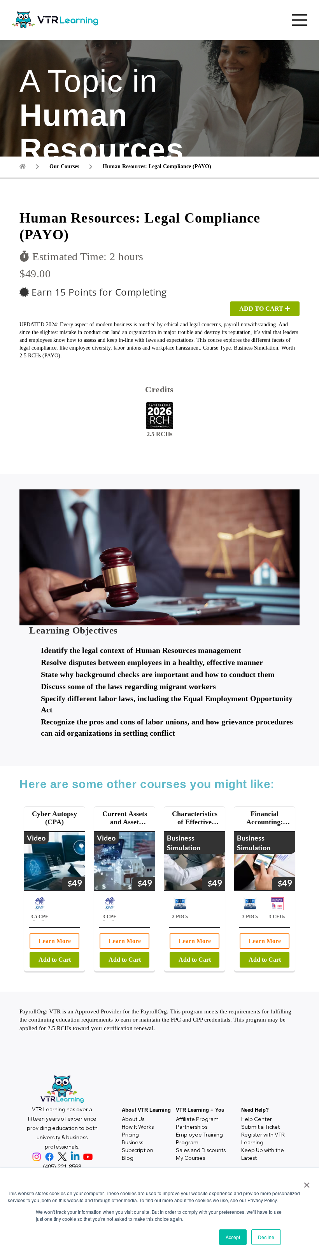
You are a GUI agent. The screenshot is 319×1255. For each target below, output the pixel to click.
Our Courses (64, 166)
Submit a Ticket (260, 1127)
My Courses (190, 1158)
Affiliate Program (197, 1119)
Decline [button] (266, 1237)
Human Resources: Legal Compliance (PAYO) (157, 166)
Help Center (256, 1119)
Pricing (130, 1134)
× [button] (305, 1182)
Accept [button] (233, 1237)
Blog (127, 1158)
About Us (133, 1119)
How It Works (138, 1127)
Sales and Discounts (201, 1150)
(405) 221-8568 (62, 1166)
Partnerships (191, 1127)
